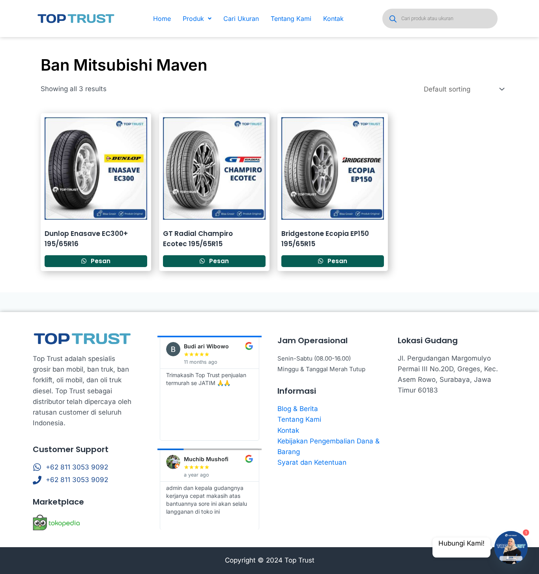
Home (162, 18)
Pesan (99, 261)
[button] (197, 18)
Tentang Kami (291, 18)
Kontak (333, 18)
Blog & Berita (297, 409)
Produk (193, 18)
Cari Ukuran (241, 18)
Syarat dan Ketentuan (311, 462)
